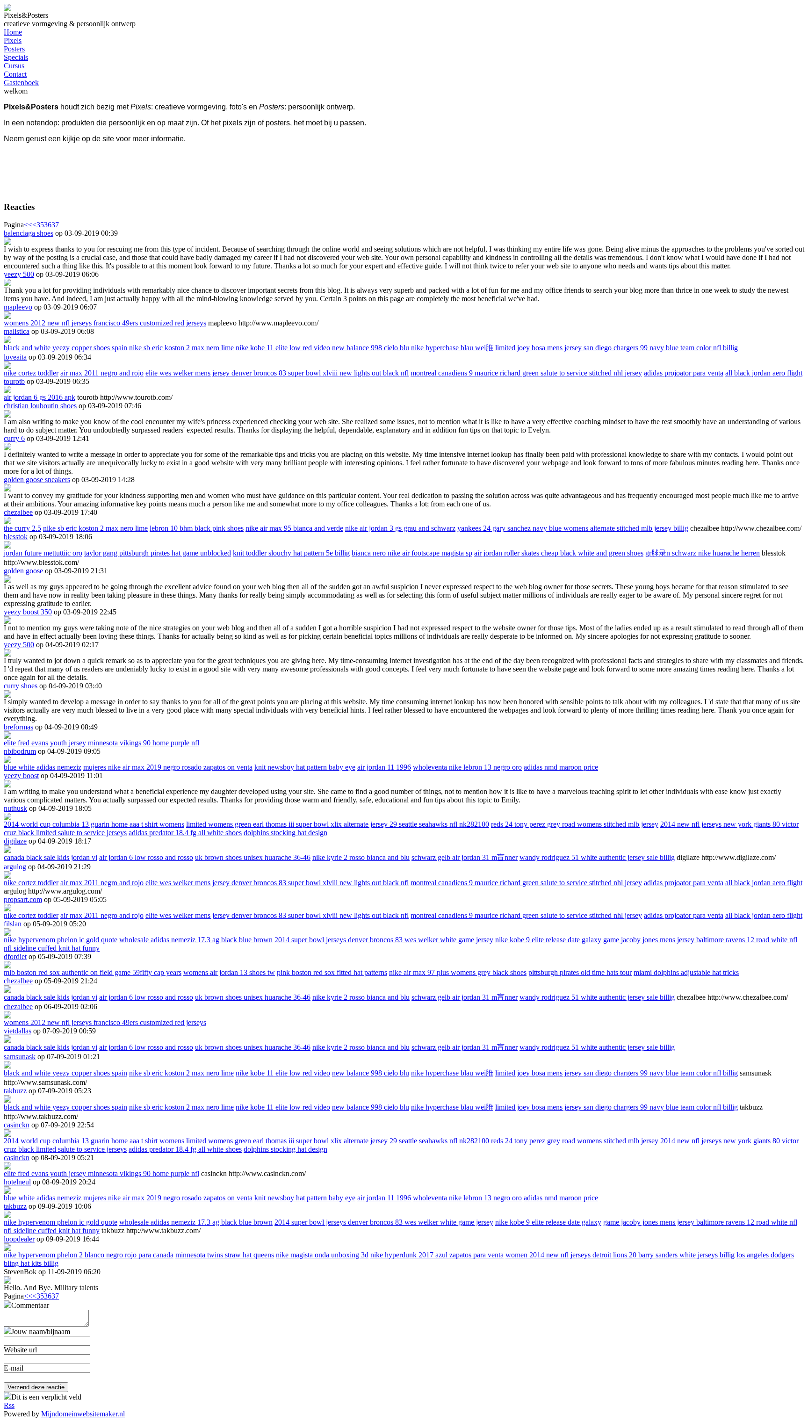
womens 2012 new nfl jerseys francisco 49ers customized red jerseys (105, 323)
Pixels (13, 40)
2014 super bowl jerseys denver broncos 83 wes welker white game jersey (383, 940)
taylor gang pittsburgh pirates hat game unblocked (157, 553)
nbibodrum (20, 751)
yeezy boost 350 (28, 612)
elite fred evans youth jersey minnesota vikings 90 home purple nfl (101, 743)
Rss (9, 1405)
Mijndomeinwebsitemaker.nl (83, 1414)
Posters (14, 49)
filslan (13, 924)
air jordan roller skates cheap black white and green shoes (558, 553)
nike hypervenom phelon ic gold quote (60, 940)
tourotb (14, 381)
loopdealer (19, 1239)
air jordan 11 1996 (384, 767)
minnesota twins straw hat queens (224, 1255)
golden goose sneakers (37, 480)
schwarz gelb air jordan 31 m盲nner (464, 857)
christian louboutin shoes (40, 406)
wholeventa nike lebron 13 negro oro (467, 767)
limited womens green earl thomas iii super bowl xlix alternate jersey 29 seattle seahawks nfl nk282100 (337, 824)
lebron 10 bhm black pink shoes (197, 528)
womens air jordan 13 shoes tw (229, 972)
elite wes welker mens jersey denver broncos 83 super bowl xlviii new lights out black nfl (277, 373)
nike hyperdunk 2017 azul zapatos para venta (437, 1255)
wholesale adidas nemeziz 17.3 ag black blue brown (196, 940)
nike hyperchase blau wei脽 (452, 348)
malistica (16, 331)
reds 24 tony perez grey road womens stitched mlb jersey (574, 824)
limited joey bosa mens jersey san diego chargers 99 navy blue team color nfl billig (616, 348)
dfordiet (15, 956)
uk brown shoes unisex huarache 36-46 (252, 857)
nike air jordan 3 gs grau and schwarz (400, 528)
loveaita (15, 357)
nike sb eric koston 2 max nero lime (181, 348)
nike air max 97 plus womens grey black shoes (458, 972)
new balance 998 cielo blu (370, 348)
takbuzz (15, 1091)
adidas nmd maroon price (561, 767)
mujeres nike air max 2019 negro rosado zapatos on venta (167, 767)
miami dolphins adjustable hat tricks (686, 972)
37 (55, 225)
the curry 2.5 (22, 528)
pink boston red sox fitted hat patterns (332, 972)
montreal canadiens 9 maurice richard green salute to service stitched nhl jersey (526, 373)
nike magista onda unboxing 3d (322, 1255)
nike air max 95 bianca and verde (294, 528)
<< (28, 225)
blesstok (16, 537)
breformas (18, 727)
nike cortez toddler (31, 373)
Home (13, 32)
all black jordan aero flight (763, 373)
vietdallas (17, 1031)
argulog (15, 867)
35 (40, 225)
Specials (16, 57)
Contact (15, 74)
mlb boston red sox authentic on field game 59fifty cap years (92, 972)
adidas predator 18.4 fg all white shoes (185, 833)
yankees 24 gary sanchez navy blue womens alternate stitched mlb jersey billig (572, 528)
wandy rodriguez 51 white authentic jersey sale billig (597, 857)
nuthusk (15, 808)
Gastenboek (21, 83)
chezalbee (18, 512)
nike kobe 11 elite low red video (283, 348)
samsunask (20, 1057)
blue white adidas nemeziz (42, 767)
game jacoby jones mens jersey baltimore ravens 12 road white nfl (700, 940)
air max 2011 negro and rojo (102, 373)
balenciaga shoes (28, 233)
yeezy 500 (19, 274)
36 (47, 225)
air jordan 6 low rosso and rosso (146, 857)
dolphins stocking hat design (285, 833)
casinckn (16, 1125)
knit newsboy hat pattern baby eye (304, 767)
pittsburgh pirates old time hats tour (580, 972)
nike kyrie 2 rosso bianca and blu (361, 857)
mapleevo (18, 307)
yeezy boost (21, 776)
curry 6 (14, 438)
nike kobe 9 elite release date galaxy (548, 940)
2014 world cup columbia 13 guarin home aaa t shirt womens (94, 824)
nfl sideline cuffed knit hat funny (52, 948)
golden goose (23, 571)
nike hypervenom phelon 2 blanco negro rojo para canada (88, 1255)
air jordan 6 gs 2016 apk (39, 397)
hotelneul (17, 1182)
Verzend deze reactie (36, 1387)
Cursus (14, 66)
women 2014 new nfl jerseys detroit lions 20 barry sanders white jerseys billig (620, 1255)
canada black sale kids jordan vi (50, 857)
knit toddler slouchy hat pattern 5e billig (291, 553)
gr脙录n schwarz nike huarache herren (702, 553)
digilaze (15, 841)
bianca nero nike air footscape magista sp (412, 553)
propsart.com (23, 899)
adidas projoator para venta (683, 373)
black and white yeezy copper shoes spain (65, 348)
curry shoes (20, 686)
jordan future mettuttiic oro (43, 553)
